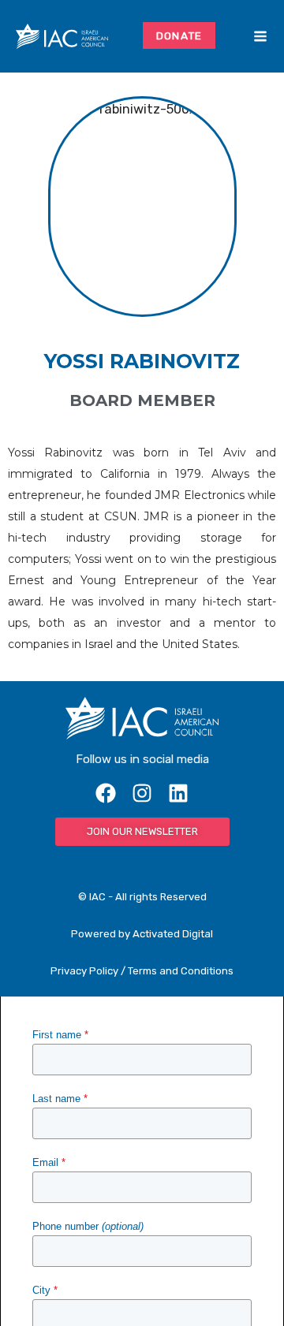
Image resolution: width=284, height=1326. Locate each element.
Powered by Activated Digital (142, 934)
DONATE (179, 35)
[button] (236, 36)
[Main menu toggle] (260, 37)
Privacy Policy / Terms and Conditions (142, 971)
